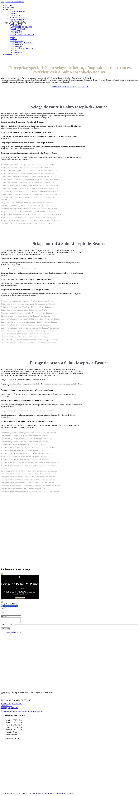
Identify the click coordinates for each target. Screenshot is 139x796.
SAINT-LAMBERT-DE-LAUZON (22, 35)
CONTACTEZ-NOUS (13, 54)
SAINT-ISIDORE (16, 33)
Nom (3, 608)
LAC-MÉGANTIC (16, 52)
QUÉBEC (13, 39)
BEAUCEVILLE (16, 25)
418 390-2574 (20, 597)
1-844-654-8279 (6, 706)
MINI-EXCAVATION (17, 21)
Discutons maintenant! (10, 606)
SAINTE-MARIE (16, 31)
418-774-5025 (17, 704)
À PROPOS (9, 7)
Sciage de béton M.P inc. (13, 632)
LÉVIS (12, 37)
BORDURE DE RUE (17, 17)
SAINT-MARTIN (16, 46)
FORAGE (13, 13)
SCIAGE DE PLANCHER (19, 19)
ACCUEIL (9, 5)
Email (3, 612)
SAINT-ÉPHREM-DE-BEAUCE (21, 43)
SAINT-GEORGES (16, 41)
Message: (5, 616)
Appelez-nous (81, 87)
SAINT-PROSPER (16, 45)
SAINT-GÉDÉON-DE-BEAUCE (21, 48)
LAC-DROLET (15, 50)
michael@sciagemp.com (9, 708)
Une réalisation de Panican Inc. (43, 793)
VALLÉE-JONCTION (18, 29)
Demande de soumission (62, 87)
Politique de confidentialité (64, 793)
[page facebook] (22, 711)
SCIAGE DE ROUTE (17, 11)
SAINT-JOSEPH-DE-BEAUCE (21, 27)
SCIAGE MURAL (16, 15)
